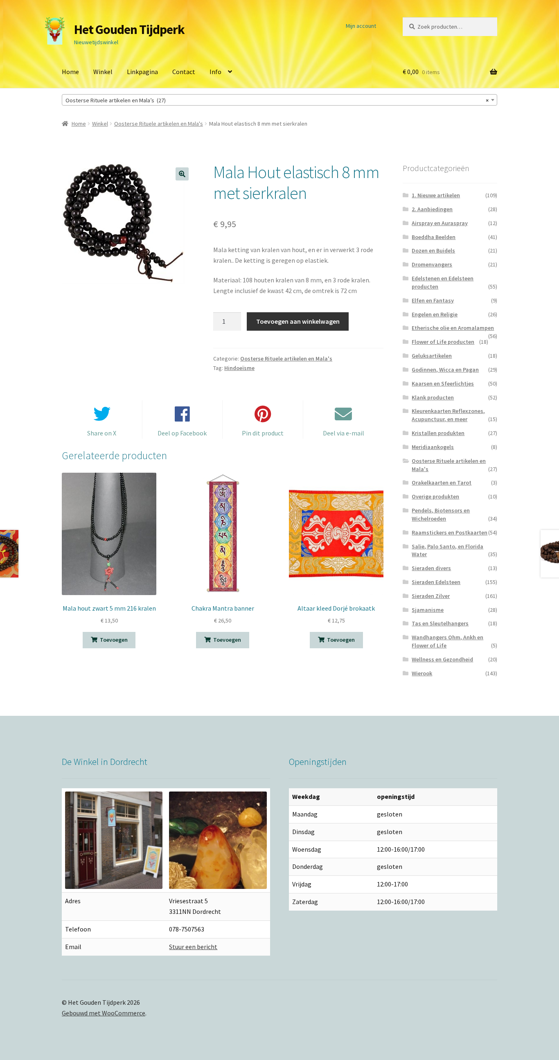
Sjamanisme (428, 609)
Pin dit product (263, 433)
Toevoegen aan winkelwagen (298, 321)
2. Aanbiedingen (432, 209)
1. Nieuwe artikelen (436, 195)
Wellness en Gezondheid (442, 659)
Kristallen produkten (438, 433)
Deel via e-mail (343, 433)
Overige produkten (435, 496)
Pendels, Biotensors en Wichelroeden (441, 514)
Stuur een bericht (193, 947)
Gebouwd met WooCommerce (103, 1013)
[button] (182, 173)
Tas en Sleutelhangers (440, 623)
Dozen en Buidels (433, 250)
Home (70, 72)
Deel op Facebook (182, 433)
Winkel (103, 72)
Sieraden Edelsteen (436, 582)
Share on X (101, 433)
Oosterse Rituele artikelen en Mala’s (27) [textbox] (277, 100)
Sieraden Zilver (431, 596)
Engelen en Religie (435, 314)
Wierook (422, 673)
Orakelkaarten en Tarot (441, 482)
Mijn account (361, 25)
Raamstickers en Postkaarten (449, 532)
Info (215, 72)
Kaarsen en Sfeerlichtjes (443, 383)
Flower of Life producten (443, 341)
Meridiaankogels (433, 447)
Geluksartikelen (432, 355)
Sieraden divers (431, 568)
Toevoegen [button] (114, 639)
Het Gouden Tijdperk (129, 29)
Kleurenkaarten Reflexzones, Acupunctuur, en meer (448, 415)
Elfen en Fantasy (433, 300)
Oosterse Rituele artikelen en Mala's (158, 123)
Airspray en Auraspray (440, 223)
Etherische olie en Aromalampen (453, 328)
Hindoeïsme (239, 368)
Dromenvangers (432, 264)
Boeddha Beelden (433, 237)
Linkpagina (142, 72)
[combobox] (279, 100)
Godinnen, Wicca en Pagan (445, 369)
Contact (183, 72)
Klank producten (433, 397)
